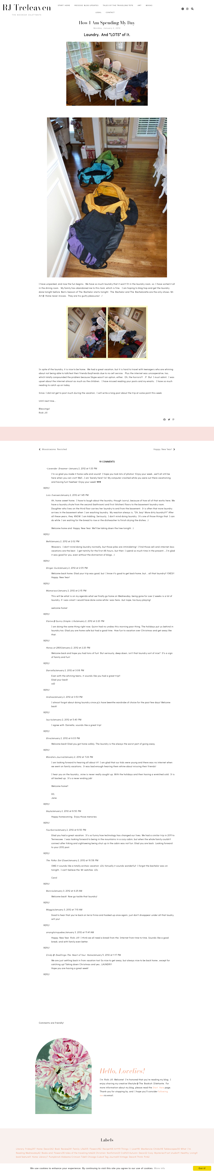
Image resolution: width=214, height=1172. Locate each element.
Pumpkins (55, 1156)
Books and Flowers (53, 1152)
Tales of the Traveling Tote (118, 5)
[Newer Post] (68, 450)
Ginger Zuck (52, 567)
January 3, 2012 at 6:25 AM (68, 890)
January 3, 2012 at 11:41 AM (79, 932)
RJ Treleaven (26, 7)
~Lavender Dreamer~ (57, 468)
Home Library (40, 1156)
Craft (125, 1152)
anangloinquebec (55, 932)
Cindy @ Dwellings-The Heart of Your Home (69, 954)
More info (159, 1168)
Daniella (50, 670)
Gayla (49, 811)
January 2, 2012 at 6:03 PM (65, 738)
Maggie (50, 909)
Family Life (81, 1148)
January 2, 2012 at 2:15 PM (72, 590)
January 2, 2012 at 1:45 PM (74, 495)
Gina (48, 738)
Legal (99, 12)
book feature (23, 1156)
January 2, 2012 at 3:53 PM (68, 696)
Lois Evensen (53, 495)
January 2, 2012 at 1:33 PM (83, 468)
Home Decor (45, 1148)
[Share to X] (169, 419)
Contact (110, 12)
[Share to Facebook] (164, 419)
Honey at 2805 (54, 647)
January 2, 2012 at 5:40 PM (66, 719)
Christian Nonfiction (108, 1152)
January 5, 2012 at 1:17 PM (107, 954)
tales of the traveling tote (80, 1152)
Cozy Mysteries (157, 1152)
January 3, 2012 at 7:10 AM (68, 909)
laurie (49, 719)
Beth (48, 541)
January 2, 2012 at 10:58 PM (83, 860)
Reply (47, 487)
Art (139, 5)
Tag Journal (112, 1156)
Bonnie (50, 890)
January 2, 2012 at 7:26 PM (79, 756)
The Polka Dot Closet (57, 860)
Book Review (63, 1148)
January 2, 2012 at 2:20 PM (90, 621)
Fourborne (51, 829)
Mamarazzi (52, 590)
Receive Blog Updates (87, 5)
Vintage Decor (128, 1156)
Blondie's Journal (55, 756)
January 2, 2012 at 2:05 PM (73, 567)
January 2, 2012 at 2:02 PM (65, 541)
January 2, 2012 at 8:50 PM (66, 811)
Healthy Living (189, 1152)
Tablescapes (172, 1148)
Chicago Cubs (96, 1156)
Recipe (108, 1148)
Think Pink (143, 1156)
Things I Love (130, 1148)
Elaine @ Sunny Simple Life (61, 621)
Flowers (96, 1148)
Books (149, 5)
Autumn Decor (138, 1152)
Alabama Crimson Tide (74, 1156)
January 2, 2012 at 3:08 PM (69, 670)
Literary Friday (26, 1148)
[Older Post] (152, 450)
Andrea (50, 696)
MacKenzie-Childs (152, 1148)
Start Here (64, 5)
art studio (173, 1152)
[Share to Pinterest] (173, 419)
